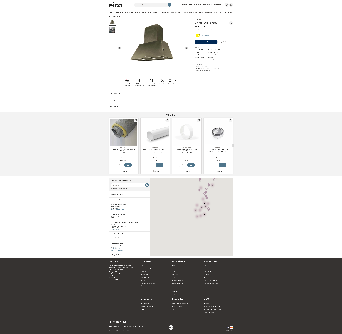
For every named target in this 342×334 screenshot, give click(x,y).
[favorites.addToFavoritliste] (231, 23)
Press (205, 315)
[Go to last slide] (119, 48)
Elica (173, 272)
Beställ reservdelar (209, 269)
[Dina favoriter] (227, 5)
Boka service (207, 5)
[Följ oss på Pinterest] (121, 321)
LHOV (111, 12)
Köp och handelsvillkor (211, 283)
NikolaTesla (175, 274)
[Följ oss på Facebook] (110, 321)
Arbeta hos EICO (209, 312)
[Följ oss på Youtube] (124, 321)
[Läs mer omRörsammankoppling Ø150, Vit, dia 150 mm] (186, 146)
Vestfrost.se (175, 286)
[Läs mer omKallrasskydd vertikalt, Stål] (218, 146)
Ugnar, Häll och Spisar (147, 269)
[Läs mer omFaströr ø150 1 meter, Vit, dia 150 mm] (155, 146)
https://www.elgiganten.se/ (118, 210)
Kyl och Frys (129, 12)
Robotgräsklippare (211, 12)
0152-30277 (116, 229)
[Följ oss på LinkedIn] (117, 321)
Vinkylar (137, 12)
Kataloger (197, 5)
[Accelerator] (116, 4)
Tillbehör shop (145, 286)
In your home (145, 304)
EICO (173, 266)
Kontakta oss (207, 272)
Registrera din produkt (210, 280)
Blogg (142, 309)
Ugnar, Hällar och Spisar (150, 12)
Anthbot (174, 292)
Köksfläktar (119, 12)
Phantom (175, 269)
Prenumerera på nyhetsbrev (212, 309)
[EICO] (171, 327)
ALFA (173, 294)
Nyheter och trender (147, 306)
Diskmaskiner (164, 12)
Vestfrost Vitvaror (177, 283)
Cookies (140, 326)
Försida (111, 17)
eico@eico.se (112, 277)
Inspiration (218, 5)
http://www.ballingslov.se (117, 250)
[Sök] (169, 5)
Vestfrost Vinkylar (177, 280)
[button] (112, 22)
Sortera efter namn (119, 200)
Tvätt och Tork (175, 12)
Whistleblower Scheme (129, 326)
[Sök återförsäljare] (147, 185)
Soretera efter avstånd (140, 200)
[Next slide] (186, 48)
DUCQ (174, 289)
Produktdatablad (205, 35)
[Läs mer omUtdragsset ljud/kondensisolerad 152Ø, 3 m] (123, 146)
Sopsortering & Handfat (189, 12)
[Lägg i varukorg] (128, 165)
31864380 (115, 239)
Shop (220, 12)
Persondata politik (114, 326)
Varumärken (228, 12)
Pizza (201, 12)
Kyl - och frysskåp (177, 306)
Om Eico (184, 5)
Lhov (173, 277)
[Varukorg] (231, 5)
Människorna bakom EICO (212, 306)
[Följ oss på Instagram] (114, 321)
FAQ (190, 5)
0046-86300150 (117, 249)
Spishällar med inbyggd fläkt (181, 304)
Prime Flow (175, 309)
